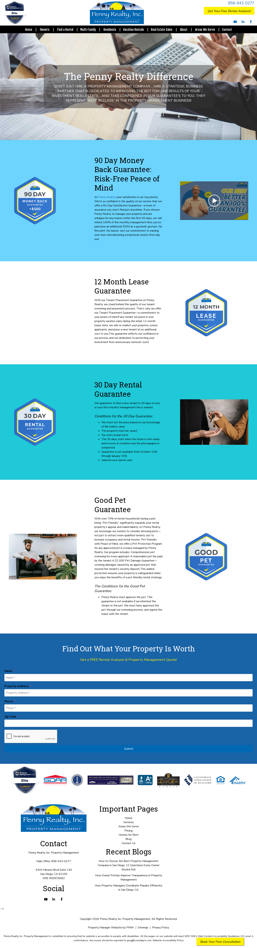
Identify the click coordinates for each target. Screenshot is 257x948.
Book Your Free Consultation (220, 942)
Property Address (16, 686)
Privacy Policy (160, 927)
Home (28, 29)
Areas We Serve (205, 29)
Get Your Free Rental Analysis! (229, 11)
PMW (130, 927)
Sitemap (143, 927)
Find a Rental (65, 29)
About (183, 29)
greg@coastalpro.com (139, 940)
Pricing (128, 831)
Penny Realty (106, 197)
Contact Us (128, 843)
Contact (227, 29)
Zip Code (10, 717)
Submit (128, 749)
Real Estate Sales (161, 29)
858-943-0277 (241, 3)
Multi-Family (88, 29)
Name (8, 671)
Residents (109, 29)
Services (128, 822)
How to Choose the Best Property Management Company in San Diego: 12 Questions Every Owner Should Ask (128, 865)
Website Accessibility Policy (168, 940)
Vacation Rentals (133, 29)
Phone (8, 701)
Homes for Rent (128, 835)
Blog (128, 839)
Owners (44, 29)
